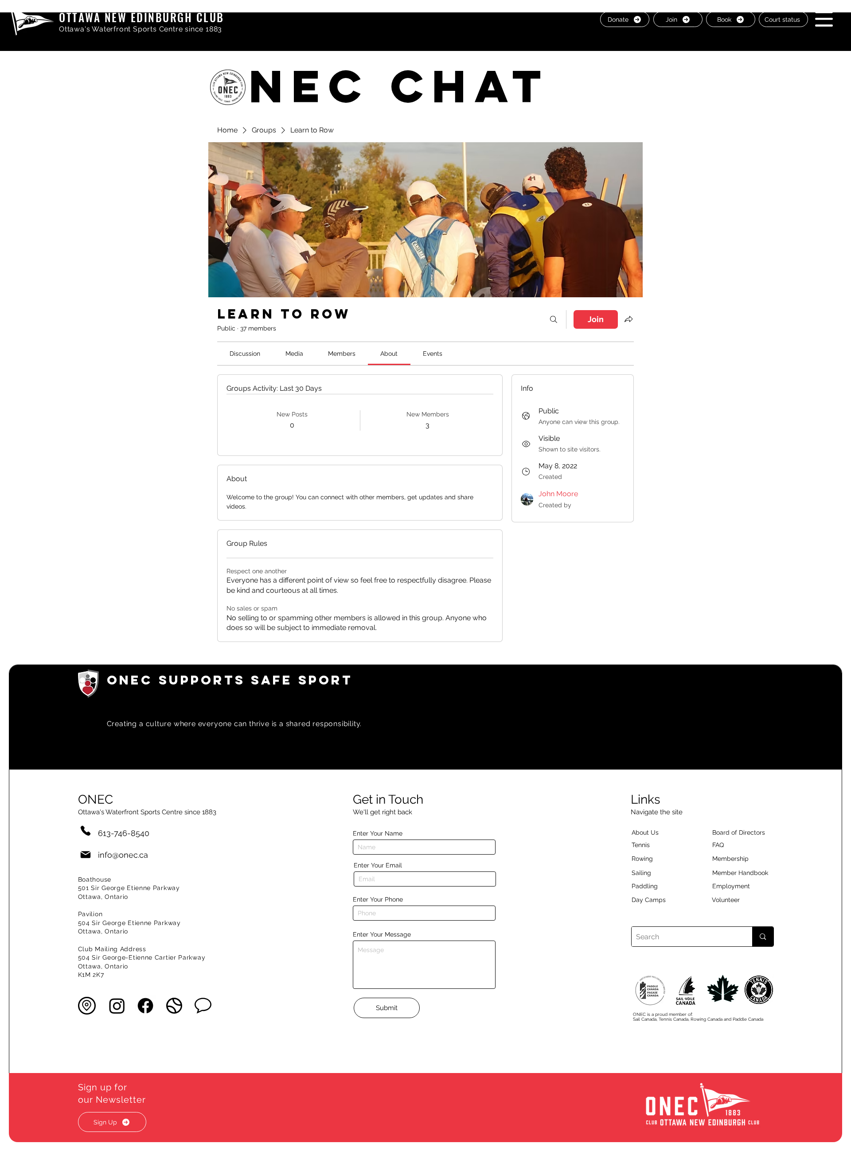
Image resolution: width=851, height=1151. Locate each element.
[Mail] (85, 854)
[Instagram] (117, 1005)
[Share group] (628, 319)
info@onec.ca (123, 854)
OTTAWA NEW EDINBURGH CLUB (141, 17)
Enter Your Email (378, 865)
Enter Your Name (377, 833)
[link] (245, 353)
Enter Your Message (382, 934)
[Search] (553, 319)
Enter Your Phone (378, 899)
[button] (824, 19)
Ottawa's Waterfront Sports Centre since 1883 (140, 29)
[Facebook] (145, 1005)
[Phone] (85, 830)
